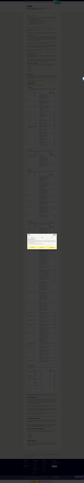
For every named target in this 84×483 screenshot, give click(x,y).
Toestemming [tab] (32, 237)
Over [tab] (51, 237)
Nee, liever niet (32, 247)
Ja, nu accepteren (51, 247)
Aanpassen (41, 247)
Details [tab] (42, 237)
